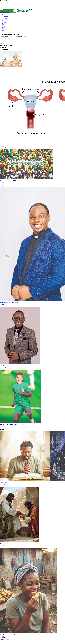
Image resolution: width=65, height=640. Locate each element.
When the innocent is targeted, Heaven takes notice (9, 302)
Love (2, 23)
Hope (2, 20)
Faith (2, 15)
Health (3, 24)
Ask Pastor (5, 18)
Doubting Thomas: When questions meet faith (8, 543)
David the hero (2, 68)
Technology (3, 26)
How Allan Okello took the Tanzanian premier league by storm (11, 424)
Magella (3, 69)
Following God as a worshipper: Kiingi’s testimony (9, 365)
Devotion (5, 22)
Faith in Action (6, 16)
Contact (3, 2)
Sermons (5, 17)
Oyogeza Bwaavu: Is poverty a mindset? (7, 634)
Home (2, 14)
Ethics (2, 25)
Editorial (3, 27)
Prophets (5, 19)
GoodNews (7, 639)
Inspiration (5, 21)
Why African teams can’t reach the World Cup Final (9, 180)
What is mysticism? (3, 482)
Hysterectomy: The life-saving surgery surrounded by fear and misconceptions (14, 144)
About (3, 29)
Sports (3, 28)
